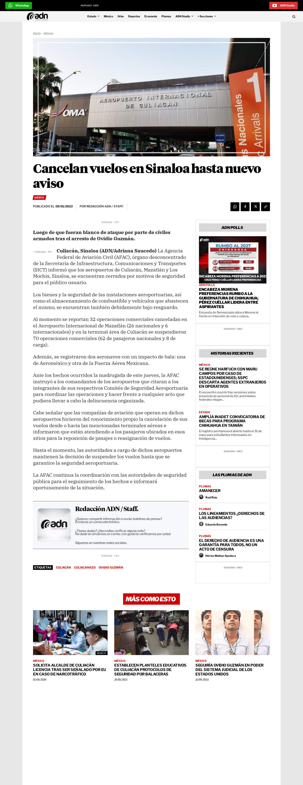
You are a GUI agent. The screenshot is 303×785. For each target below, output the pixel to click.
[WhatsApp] (234, 206)
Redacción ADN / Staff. (106, 509)
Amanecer (209, 490)
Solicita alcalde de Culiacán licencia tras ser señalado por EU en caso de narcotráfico (69, 669)
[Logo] (38, 16)
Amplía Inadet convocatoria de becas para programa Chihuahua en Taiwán (232, 421)
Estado (204, 412)
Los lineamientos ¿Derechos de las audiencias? (232, 515)
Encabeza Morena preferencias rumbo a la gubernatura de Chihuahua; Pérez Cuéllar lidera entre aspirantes (228, 298)
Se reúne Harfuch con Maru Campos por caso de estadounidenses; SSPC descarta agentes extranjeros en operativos (232, 378)
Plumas (205, 486)
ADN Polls (207, 285)
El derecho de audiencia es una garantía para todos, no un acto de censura (231, 544)
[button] (266, 16)
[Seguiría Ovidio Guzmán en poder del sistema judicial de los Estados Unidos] (232, 632)
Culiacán (63, 567)
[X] (255, 206)
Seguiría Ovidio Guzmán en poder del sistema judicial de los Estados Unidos (229, 669)
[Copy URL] (265, 206)
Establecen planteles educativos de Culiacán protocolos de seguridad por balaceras (150, 669)
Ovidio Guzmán (111, 567)
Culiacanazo (85, 567)
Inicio (37, 33)
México (48, 33)
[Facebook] (245, 206)
